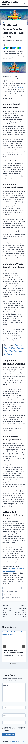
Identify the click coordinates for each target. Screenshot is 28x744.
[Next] (23, 646)
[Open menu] (24, 3)
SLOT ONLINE (5, 22)
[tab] (10, 663)
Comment (6, 685)
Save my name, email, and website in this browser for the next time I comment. (14, 728)
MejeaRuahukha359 (9, 40)
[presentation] (14, 639)
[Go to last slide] (4, 646)
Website (5, 723)
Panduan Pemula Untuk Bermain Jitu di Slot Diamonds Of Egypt (7, 611)
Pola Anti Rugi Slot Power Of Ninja (12, 588)
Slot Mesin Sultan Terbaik (10, 591)
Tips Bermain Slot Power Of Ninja (11, 597)
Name (5, 707)
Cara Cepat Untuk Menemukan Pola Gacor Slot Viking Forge (20, 611)
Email (5, 715)
